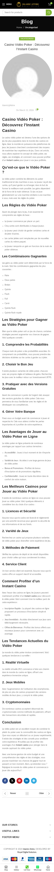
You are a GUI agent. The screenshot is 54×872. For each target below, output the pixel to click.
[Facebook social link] (5, 781)
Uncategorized (31, 28)
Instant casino (13, 160)
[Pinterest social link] (19, 781)
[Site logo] (28, 4)
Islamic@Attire (8, 105)
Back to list (27, 793)
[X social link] (12, 781)
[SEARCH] (49, 12)
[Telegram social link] (34, 781)
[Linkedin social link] (27, 781)
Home (19, 28)
